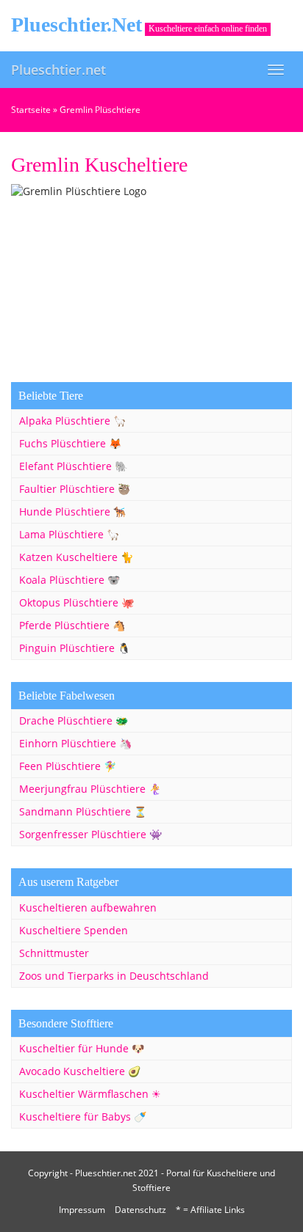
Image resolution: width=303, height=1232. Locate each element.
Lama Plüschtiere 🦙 (69, 534)
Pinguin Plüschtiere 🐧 (74, 648)
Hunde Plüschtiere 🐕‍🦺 (72, 511)
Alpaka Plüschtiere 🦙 (72, 421)
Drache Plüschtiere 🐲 (73, 720)
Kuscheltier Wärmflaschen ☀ (90, 1094)
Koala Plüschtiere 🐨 (69, 580)
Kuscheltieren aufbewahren (88, 907)
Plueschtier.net (58, 69)
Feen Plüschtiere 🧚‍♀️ (67, 766)
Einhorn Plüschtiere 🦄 (75, 743)
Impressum (82, 1209)
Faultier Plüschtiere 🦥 (74, 489)
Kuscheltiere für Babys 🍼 (82, 1116)
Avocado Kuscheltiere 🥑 (79, 1071)
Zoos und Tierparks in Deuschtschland (114, 976)
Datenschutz (140, 1209)
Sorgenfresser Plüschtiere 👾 (90, 834)
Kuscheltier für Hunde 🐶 (81, 1048)
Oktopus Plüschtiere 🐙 (76, 602)
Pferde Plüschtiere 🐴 (72, 625)
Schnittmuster (54, 953)
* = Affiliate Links (210, 1209)
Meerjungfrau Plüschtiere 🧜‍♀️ (90, 789)
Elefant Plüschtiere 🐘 (73, 466)
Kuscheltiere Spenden (73, 930)
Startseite (31, 109)
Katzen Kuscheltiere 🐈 (76, 557)
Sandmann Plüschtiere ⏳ (82, 811)
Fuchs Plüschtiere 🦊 (70, 443)
